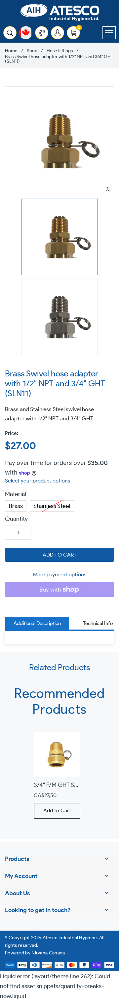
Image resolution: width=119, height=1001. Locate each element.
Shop (32, 51)
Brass (16, 505)
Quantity (16, 518)
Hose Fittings (60, 51)
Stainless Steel (51, 505)
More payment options (59, 574)
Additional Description (37, 623)
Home (11, 51)
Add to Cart (57, 810)
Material (15, 494)
